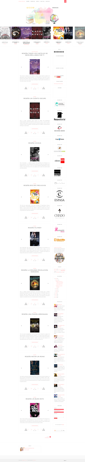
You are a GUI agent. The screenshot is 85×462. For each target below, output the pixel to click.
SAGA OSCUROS (60, 364)
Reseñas (27, 1)
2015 (56, 297)
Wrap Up (37, 1)
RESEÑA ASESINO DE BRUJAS (15, 42)
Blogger (63, 424)
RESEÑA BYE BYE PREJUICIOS (58, 42)
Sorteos (62, 272)
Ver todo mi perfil (26, 449)
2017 (56, 294)
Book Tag (55, 269)
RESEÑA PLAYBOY (68, 42)
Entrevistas (33, 1)
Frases (63, 269)
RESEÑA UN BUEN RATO (35, 399)
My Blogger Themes (24, 460)
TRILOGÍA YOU (60, 345)
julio (56, 288)
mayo (57, 291)
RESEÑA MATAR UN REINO (35, 356)
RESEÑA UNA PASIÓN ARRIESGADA (35, 314)
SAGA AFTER (60, 304)
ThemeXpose (34, 460)
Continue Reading (35, 128)
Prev (21, 67)
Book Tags (43, 1)
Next (48, 67)
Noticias (55, 270)
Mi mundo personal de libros (58, 83)
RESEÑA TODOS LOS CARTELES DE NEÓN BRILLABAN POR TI (26, 43)
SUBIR (65, 460)
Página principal (22, 1)
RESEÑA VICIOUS (46, 42)
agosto (57, 280)
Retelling (57, 272)
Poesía (59, 270)
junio (56, 290)
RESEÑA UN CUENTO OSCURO (37, 42)
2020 (56, 278)
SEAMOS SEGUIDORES (57, 247)
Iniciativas (48, 1)
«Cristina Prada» (26, 44)
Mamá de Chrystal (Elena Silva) (29, 448)
